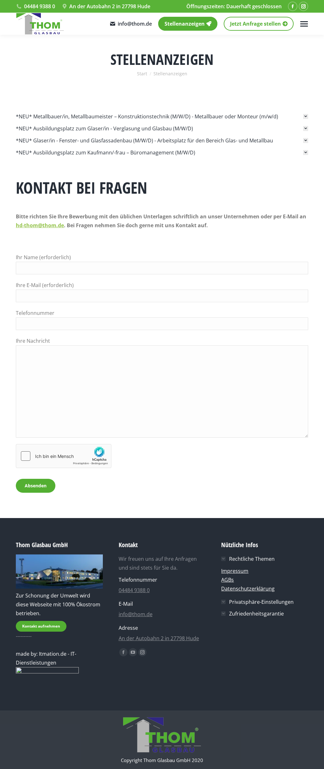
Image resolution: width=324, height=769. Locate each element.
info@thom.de (135, 24)
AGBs (227, 579)
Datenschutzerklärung (248, 588)
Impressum (234, 570)
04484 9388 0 (39, 6)
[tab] (162, 116)
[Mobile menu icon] (304, 24)
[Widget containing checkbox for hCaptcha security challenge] (63, 456)
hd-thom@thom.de (40, 225)
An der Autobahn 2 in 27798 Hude (109, 6)
